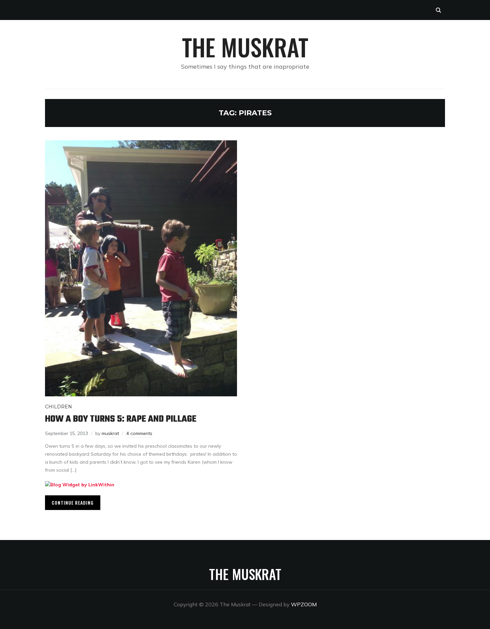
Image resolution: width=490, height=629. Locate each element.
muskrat (110, 433)
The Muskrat (245, 46)
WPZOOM (304, 604)
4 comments (139, 433)
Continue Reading (73, 502)
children (58, 407)
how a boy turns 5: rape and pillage (120, 419)
